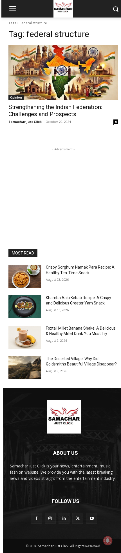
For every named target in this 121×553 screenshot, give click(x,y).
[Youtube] (91, 518)
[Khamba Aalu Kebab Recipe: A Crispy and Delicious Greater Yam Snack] (24, 306)
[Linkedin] (64, 518)
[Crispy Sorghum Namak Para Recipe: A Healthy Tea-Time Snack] (24, 276)
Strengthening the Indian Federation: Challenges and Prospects (55, 110)
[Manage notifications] (107, 540)
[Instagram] (50, 518)
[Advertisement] (63, 187)
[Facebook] (36, 518)
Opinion (16, 97)
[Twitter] (77, 518)
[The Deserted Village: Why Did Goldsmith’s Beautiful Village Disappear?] (24, 367)
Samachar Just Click (25, 121)
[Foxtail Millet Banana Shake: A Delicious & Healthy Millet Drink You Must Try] (24, 337)
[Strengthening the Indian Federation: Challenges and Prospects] (63, 72)
